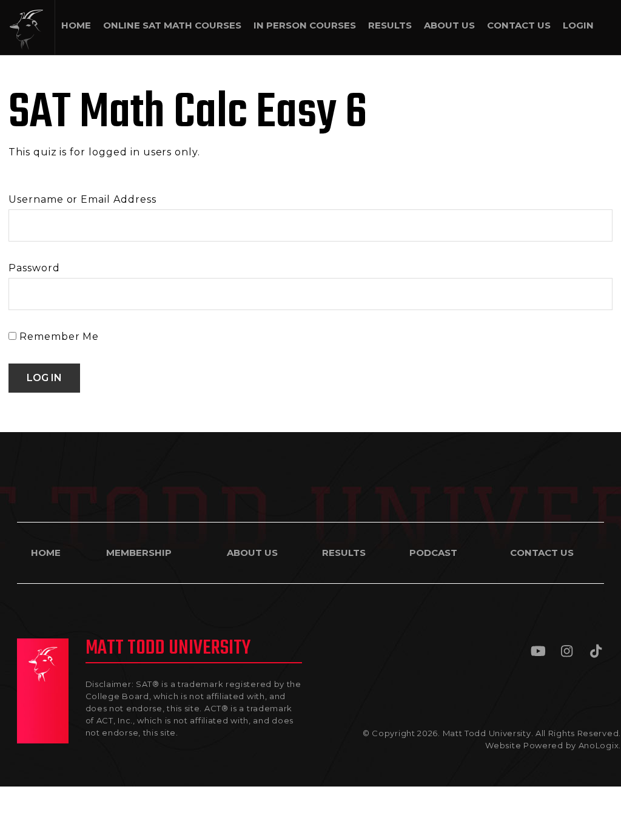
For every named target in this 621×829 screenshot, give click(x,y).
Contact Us (542, 552)
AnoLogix (599, 745)
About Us (252, 552)
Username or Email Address (82, 199)
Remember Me (57, 336)
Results (344, 552)
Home (46, 552)
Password (34, 268)
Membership (139, 552)
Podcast (433, 552)
